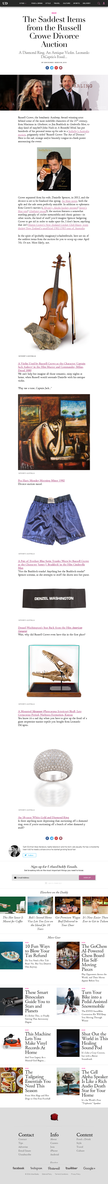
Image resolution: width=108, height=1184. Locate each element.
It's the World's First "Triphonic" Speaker (91, 1102)
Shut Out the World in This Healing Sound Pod (95, 1041)
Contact (22, 1139)
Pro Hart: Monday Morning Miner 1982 (41, 480)
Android (54, 1154)
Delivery (86, 3)
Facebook (19, 1169)
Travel (57, 3)
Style (48, 3)
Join (52, 1147)
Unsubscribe (24, 1154)
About (53, 1139)
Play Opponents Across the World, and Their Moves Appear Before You (94, 977)
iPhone (54, 1151)
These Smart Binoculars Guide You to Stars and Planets (37, 1001)
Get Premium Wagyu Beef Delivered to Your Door (67, 921)
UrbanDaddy (5, 3)
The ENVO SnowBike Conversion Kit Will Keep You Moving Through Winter (94, 1016)
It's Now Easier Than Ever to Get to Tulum (95, 919)
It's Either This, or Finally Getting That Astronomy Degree (37, 1019)
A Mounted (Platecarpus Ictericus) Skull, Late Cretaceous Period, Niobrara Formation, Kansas (50, 713)
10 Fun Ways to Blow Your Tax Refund (37, 951)
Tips (20, 1143)
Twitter (72, 1169)
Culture (66, 3)
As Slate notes (69, 201)
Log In (104, 3)
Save (56, 67)
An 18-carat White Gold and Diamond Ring (43, 817)
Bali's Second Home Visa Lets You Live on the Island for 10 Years (40, 923)
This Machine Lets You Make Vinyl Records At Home (38, 1043)
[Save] (60, 67)
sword (37, 211)
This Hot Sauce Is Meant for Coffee (13, 919)
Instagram (36, 1169)
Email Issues (24, 1151)
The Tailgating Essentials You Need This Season (38, 1081)
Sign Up (87, 877)
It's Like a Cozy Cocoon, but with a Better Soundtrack (93, 1056)
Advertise (23, 1147)
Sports (76, 3)
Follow (30, 855)
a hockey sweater (60, 207)
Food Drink (36, 3)
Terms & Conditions (61, 1174)
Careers (54, 1143)
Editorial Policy (47, 1174)
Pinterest (54, 1169)
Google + (89, 1169)
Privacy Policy (75, 1174)
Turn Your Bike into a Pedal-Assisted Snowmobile (94, 999)
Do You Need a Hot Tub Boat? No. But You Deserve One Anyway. (38, 963)
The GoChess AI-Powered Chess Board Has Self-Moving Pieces (94, 958)
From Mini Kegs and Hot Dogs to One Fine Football (37, 1097)
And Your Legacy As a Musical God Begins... (35, 1059)
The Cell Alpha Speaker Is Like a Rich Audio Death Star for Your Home (95, 1083)
